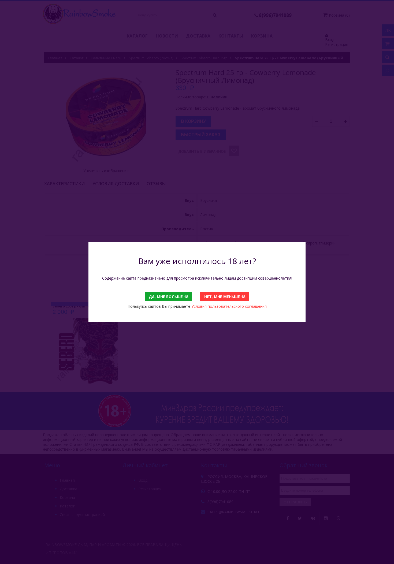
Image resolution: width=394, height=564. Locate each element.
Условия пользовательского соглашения (229, 306)
